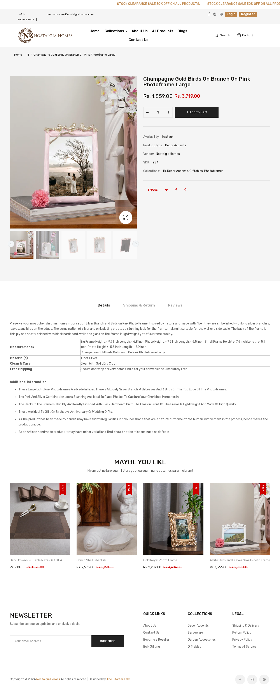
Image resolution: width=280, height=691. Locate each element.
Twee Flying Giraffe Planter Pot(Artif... (237, 560)
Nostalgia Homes (48, 679)
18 (164, 171)
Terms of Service (244, 646)
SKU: (146, 162)
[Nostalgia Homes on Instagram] (252, 679)
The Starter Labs (119, 679)
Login (231, 14)
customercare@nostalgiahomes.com (70, 14)
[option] (22, 245)
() (247, 35)
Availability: (151, 137)
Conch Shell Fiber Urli (24, 560)
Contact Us (151, 632)
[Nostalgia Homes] (45, 35)
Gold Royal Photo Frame (94, 560)
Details (104, 305)
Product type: (153, 145)
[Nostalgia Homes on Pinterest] (264, 679)
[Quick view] (68, 547)
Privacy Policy (242, 639)
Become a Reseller (156, 639)
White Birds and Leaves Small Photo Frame (173, 560)
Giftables (196, 171)
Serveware (195, 632)
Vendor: (148, 154)
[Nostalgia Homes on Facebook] (240, 679)
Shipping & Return (139, 305)
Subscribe (107, 641)
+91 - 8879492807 (27, 17)
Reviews (175, 305)
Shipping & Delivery (245, 625)
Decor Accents (177, 171)
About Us (149, 625)
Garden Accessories (202, 639)
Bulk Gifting (151, 646)
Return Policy (241, 632)
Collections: (151, 171)
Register (248, 14)
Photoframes (213, 171)
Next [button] (135, 244)
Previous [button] (11, 244)
